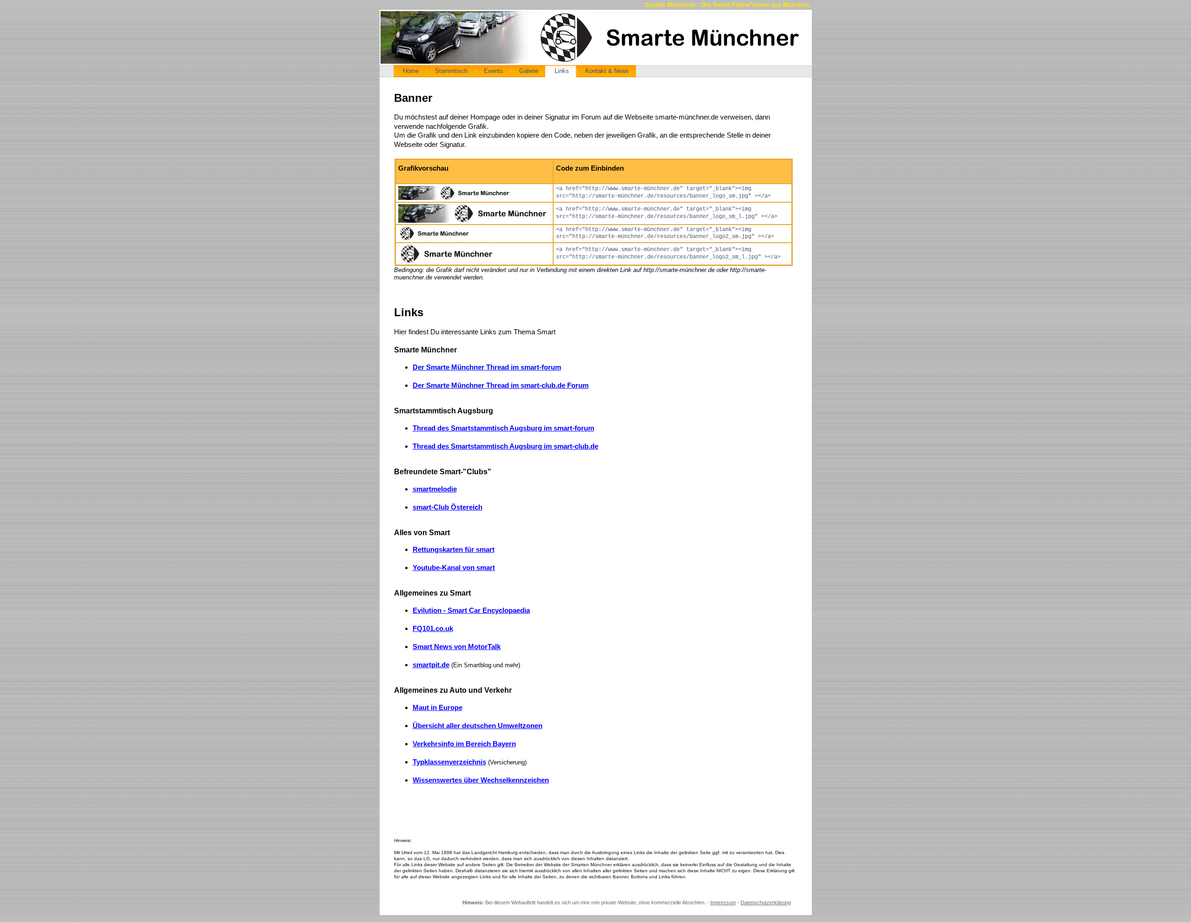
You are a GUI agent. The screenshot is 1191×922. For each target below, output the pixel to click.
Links (562, 70)
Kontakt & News (607, 70)
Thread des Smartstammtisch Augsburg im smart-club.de (505, 446)
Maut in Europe (437, 707)
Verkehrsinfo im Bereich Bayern (464, 744)
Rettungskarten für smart (454, 549)
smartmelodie (435, 489)
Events (493, 70)
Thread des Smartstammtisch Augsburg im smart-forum (503, 428)
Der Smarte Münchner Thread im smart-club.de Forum (501, 385)
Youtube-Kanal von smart (454, 567)
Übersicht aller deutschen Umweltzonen (477, 726)
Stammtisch (451, 70)
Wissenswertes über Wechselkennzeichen (481, 780)
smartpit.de (431, 665)
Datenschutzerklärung (766, 902)
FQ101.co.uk (433, 628)
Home (411, 70)
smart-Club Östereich (447, 507)
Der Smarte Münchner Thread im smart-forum (487, 367)
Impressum (723, 902)
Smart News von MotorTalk (457, 646)
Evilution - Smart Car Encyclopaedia (471, 610)
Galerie (528, 70)
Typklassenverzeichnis (449, 762)
